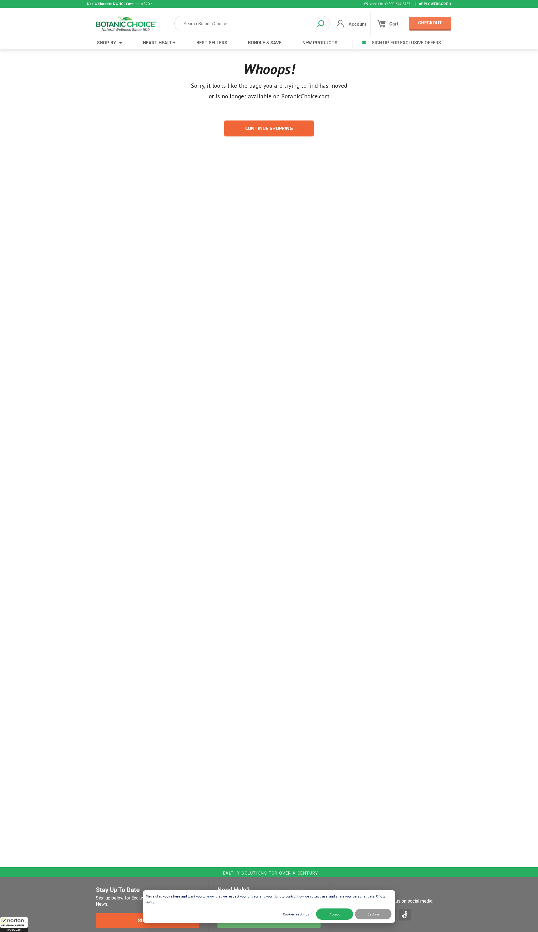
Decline (373, 914)
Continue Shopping (269, 128)
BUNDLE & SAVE (264, 42)
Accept (335, 914)
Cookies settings (296, 914)
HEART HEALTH (159, 42)
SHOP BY (108, 42)
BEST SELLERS (211, 42)
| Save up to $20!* (119, 4)
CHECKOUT (430, 22)
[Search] (320, 23)
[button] (14, 924)
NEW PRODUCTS (319, 42)
